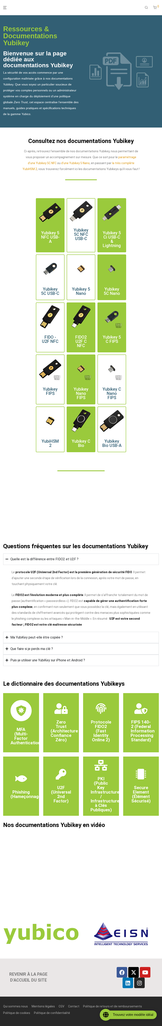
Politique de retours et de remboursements (112, 1006)
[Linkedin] (128, 983)
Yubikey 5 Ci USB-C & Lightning (112, 239)
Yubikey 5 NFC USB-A (50, 237)
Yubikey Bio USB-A (112, 443)
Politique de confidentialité (52, 1013)
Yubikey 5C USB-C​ (50, 291)
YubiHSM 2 (50, 443)
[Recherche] (146, 7)
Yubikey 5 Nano (81, 291)
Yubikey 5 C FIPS (112, 339)
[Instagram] (139, 983)
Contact (73, 1006)
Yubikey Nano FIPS (81, 393)
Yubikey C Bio (81, 443)
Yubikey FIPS (50, 391)
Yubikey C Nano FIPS (112, 393)
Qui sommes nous (15, 1006)
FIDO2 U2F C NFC (81, 341)
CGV (61, 1006)
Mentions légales (43, 1006)
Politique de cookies (16, 1013)
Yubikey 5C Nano (112, 291)
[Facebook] (122, 972)
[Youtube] (145, 972)
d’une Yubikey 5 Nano (75, 163)
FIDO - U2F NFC (50, 339)
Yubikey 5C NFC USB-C (81, 234)
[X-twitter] (133, 972)
